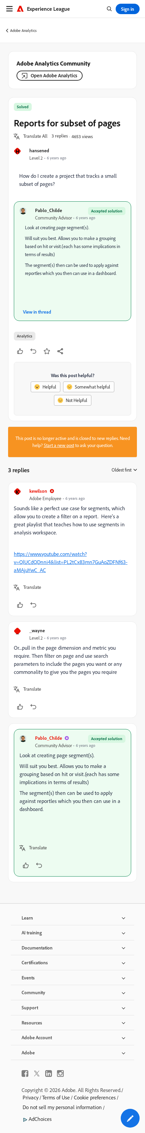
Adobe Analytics (23, 30)
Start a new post (59, 445)
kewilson (38, 491)
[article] (72, 549)
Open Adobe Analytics (54, 75)
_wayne (37, 630)
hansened (39, 150)
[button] (35, 136)
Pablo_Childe (48, 210)
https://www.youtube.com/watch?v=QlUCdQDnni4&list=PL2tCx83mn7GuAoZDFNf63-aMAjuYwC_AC (70, 562)
